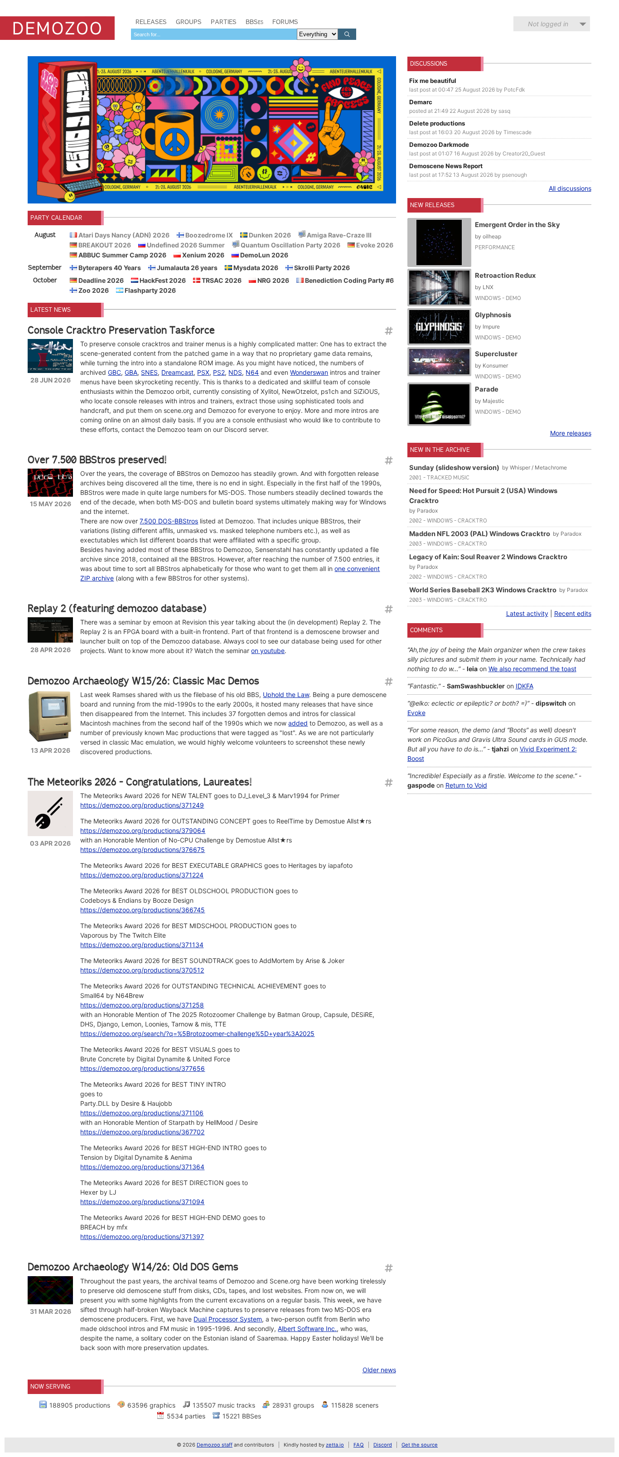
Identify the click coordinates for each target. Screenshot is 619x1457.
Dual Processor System (227, 1319)
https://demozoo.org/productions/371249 (142, 805)
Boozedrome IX (208, 235)
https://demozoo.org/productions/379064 (142, 830)
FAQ (358, 1445)
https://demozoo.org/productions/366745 (142, 910)
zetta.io (335, 1445)
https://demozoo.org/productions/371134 (141, 945)
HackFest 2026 (162, 280)
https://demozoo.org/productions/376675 (142, 849)
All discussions (570, 188)
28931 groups (293, 1405)
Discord (382, 1445)
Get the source (419, 1445)
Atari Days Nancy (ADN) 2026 (123, 235)
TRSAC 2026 (221, 280)
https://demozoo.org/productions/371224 (141, 875)
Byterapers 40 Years (109, 267)
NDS (235, 372)
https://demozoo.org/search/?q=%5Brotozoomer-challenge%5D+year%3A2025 (197, 1033)
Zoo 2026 (93, 290)
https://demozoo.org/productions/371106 (141, 1113)
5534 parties (186, 1416)
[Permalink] (388, 331)
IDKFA (524, 686)
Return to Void (466, 785)
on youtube (268, 650)
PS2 (219, 372)
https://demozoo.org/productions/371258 (142, 1005)
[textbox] (214, 34)
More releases (570, 433)
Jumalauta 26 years (186, 267)
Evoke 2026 (374, 245)
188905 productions (79, 1405)
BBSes (254, 22)
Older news (379, 1370)
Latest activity (527, 613)
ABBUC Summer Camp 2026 (121, 255)
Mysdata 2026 (255, 267)
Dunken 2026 (269, 235)
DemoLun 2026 (263, 255)
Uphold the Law (286, 694)
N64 (252, 372)
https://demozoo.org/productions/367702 (142, 1132)
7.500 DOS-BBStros (169, 521)
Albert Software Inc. (307, 1328)
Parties (224, 22)
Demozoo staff (214, 1445)
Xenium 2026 (202, 255)
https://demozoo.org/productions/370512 (142, 970)
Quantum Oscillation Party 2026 (289, 245)
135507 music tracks (224, 1405)
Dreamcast (177, 372)
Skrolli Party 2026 (321, 267)
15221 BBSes (241, 1416)
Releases (151, 22)
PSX (203, 372)
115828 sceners (354, 1405)
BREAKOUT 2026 (104, 245)
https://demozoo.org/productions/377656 (142, 1068)
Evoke (416, 712)
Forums (285, 22)
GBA (131, 372)
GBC (114, 372)
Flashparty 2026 (149, 290)
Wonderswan (309, 372)
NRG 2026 (272, 280)
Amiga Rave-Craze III (338, 235)
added (298, 723)
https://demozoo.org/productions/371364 (142, 1167)
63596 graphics (151, 1405)
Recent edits (572, 613)
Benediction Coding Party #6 (349, 280)
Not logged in (548, 24)
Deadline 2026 (100, 280)
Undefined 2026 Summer (185, 245)
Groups (189, 22)
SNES (149, 372)
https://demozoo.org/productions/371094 (142, 1201)
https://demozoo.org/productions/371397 (142, 1236)
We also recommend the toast (532, 669)
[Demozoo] (57, 28)
